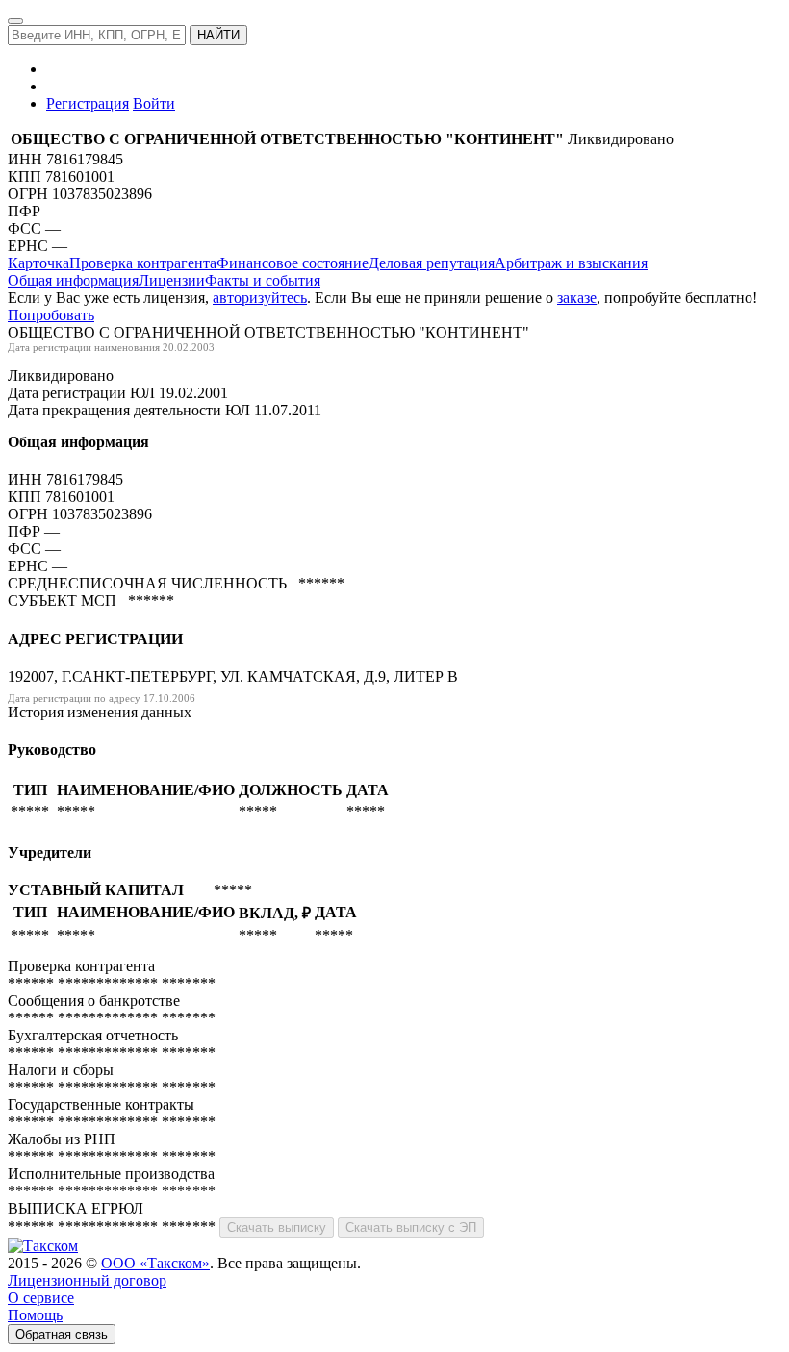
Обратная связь (61, 1334)
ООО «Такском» (155, 1263)
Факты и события (262, 280)
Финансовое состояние (292, 263)
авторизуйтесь (260, 297)
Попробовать (51, 315)
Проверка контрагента (142, 263)
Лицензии (172, 280)
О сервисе (41, 1297)
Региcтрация (87, 103)
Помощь (35, 1315)
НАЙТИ (218, 35)
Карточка (38, 263)
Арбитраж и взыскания (571, 263)
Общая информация (73, 280)
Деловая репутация (432, 263)
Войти (154, 103)
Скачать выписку (276, 1227)
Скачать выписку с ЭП (410, 1227)
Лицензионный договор (87, 1280)
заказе (577, 297)
